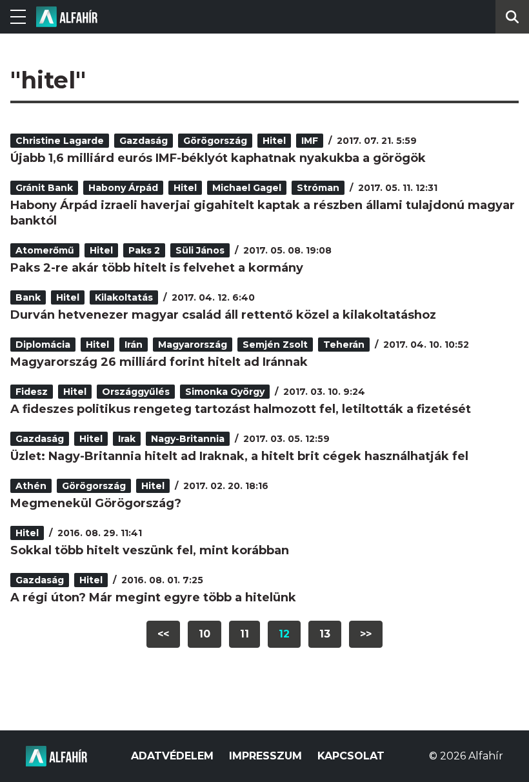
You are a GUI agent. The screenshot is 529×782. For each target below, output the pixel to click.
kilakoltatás (124, 297)
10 (204, 634)
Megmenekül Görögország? (95, 503)
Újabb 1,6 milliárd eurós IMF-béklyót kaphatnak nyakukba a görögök (218, 158)
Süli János (200, 250)
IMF (309, 140)
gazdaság (143, 140)
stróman (318, 188)
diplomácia (42, 344)
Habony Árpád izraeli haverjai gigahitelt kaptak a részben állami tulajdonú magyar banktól (262, 213)
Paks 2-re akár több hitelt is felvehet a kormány (156, 268)
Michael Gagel (246, 188)
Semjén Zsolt (275, 344)
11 (244, 634)
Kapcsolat (350, 756)
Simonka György (224, 391)
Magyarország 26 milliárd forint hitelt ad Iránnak (159, 362)
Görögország (215, 140)
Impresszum (265, 756)
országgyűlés (136, 391)
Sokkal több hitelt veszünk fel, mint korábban (149, 550)
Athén (30, 486)
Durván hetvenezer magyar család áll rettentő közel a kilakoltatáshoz (223, 315)
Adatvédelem (172, 756)
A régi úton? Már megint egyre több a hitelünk (153, 597)
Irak (126, 439)
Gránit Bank (44, 188)
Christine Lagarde (59, 140)
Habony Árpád (123, 188)
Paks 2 (144, 250)
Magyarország (192, 344)
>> (366, 634)
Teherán (343, 344)
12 (284, 634)
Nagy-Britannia (188, 439)
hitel (274, 140)
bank (28, 297)
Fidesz (31, 391)
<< (163, 634)
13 (324, 634)
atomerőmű (44, 250)
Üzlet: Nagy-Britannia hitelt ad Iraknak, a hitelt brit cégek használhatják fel (239, 456)
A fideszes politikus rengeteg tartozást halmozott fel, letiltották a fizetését (240, 409)
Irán (134, 344)
